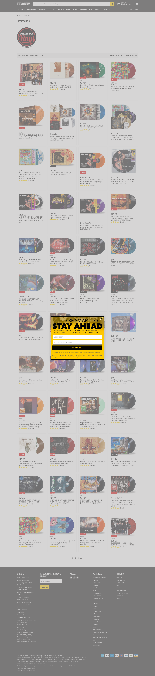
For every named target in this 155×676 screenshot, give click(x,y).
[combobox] (56, 342)
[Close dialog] (101, 318)
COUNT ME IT (77, 348)
